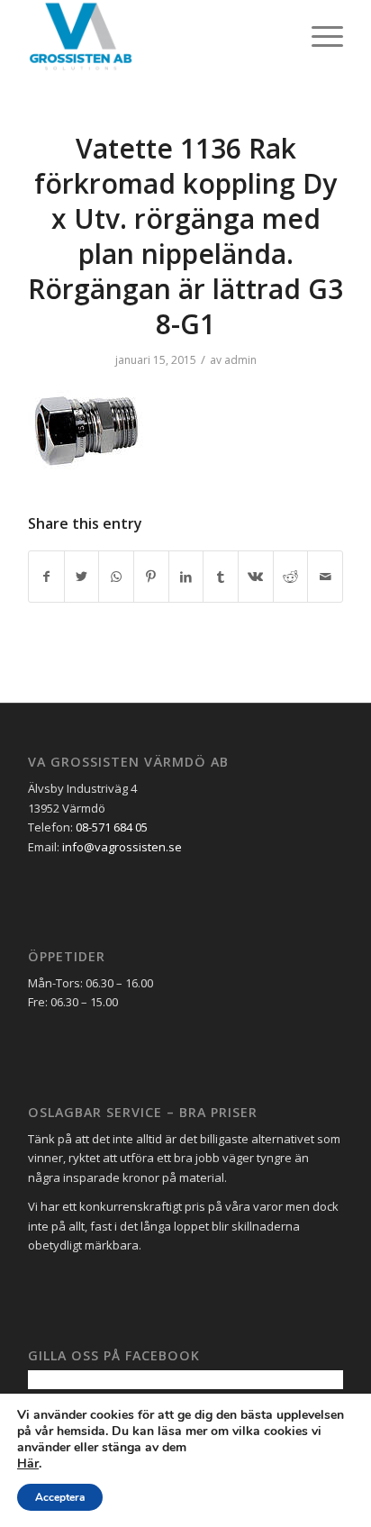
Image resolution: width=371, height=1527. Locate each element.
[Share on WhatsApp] (116, 576)
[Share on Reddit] (291, 576)
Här (28, 1464)
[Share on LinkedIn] (186, 576)
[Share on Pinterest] (151, 576)
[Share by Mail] (325, 576)
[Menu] (318, 36)
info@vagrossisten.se (122, 847)
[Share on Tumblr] (221, 576)
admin (240, 360)
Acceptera (60, 1497)
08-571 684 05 (112, 827)
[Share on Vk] (256, 576)
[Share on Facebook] (46, 576)
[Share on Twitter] (82, 576)
